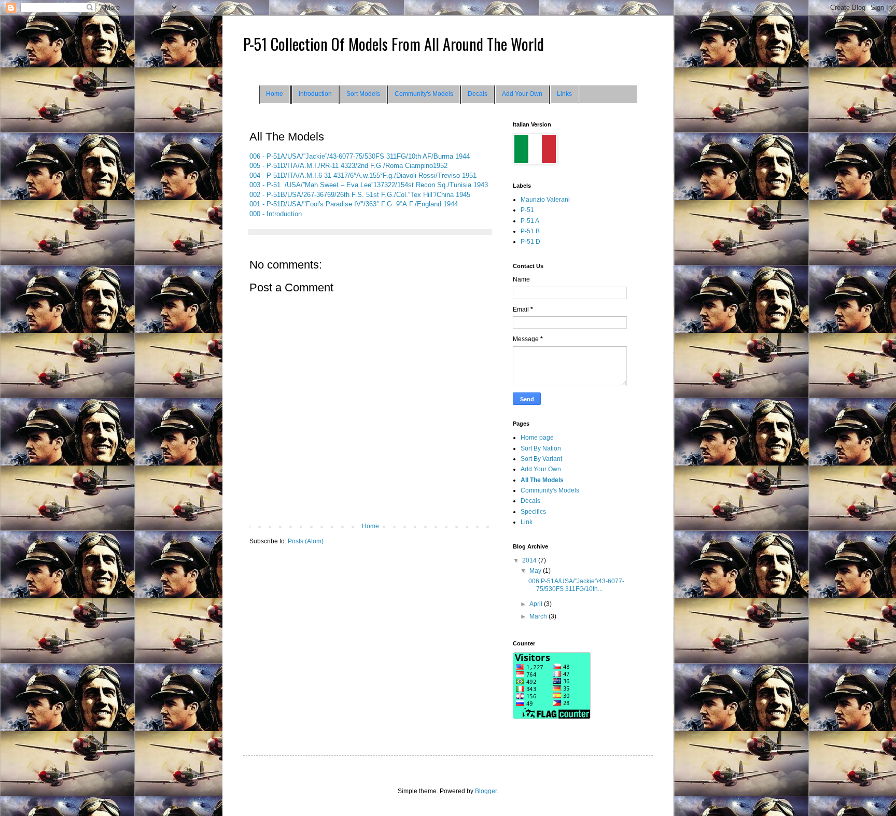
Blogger (486, 791)
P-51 (527, 210)
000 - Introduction (275, 214)
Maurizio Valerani (545, 199)
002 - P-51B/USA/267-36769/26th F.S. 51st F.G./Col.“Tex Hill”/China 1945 (359, 195)
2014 (530, 560)
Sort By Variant (541, 458)
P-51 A (530, 220)
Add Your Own (522, 93)
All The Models (542, 480)
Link (527, 522)
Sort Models (363, 93)
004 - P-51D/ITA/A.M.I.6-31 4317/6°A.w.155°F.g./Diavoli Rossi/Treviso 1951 (363, 175)
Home (274, 93)
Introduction (315, 93)
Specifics (533, 511)
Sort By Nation (541, 448)
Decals (477, 93)
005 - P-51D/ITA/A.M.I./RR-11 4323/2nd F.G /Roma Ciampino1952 (348, 166)
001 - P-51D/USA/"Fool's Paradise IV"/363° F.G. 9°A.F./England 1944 (353, 204)
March (539, 616)
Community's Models (424, 93)
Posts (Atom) (306, 541)
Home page (537, 437)
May (536, 570)
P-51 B (530, 231)
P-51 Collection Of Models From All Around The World (393, 43)
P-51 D (530, 241)
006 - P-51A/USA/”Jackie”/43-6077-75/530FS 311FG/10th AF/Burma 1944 (359, 156)
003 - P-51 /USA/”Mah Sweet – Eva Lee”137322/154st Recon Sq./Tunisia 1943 (368, 185)
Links (564, 93)
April (536, 604)
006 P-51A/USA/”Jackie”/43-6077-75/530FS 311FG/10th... (576, 585)
